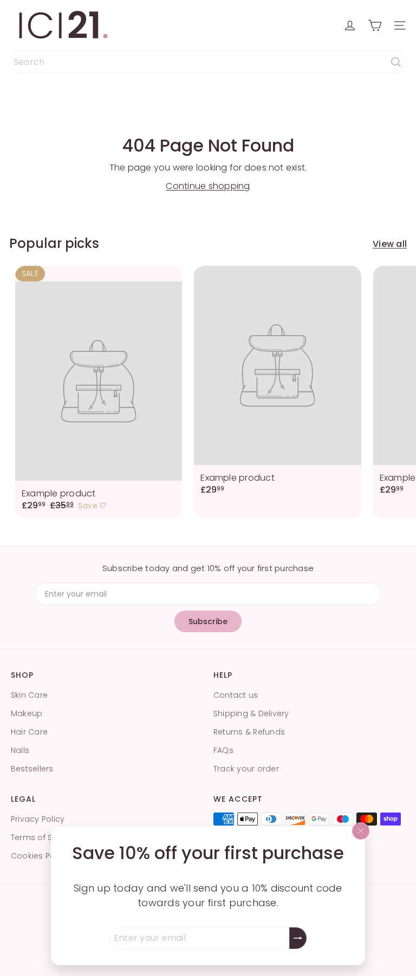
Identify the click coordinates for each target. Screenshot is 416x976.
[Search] (396, 62)
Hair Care (29, 731)
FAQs (223, 750)
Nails (20, 750)
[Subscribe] (298, 938)
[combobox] (208, 62)
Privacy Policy (37, 819)
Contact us (235, 695)
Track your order (246, 768)
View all (390, 244)
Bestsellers (32, 768)
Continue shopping (208, 186)
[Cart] (374, 25)
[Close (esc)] (360, 831)
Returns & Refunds (249, 731)
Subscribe (207, 621)
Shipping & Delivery (251, 713)
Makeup (26, 713)
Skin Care (29, 695)
